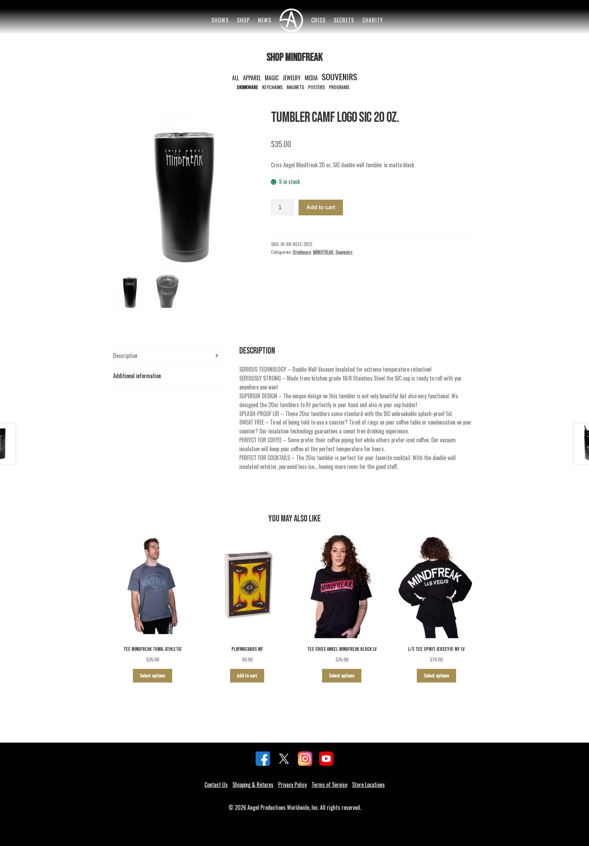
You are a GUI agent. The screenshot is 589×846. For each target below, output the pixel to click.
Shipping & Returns (252, 784)
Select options (152, 675)
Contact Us (216, 784)
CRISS (318, 20)
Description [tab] (125, 356)
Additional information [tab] (137, 376)
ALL (235, 78)
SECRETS (344, 20)
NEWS (264, 20)
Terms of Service (329, 784)
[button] (246, 193)
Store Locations (368, 784)
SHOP (243, 20)
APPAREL (252, 78)
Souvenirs (343, 251)
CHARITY (372, 20)
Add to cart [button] (247, 675)
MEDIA (311, 78)
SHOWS (220, 20)
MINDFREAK (323, 251)
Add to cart (320, 207)
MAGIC (271, 78)
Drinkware (302, 251)
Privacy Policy (292, 784)
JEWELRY (292, 78)
